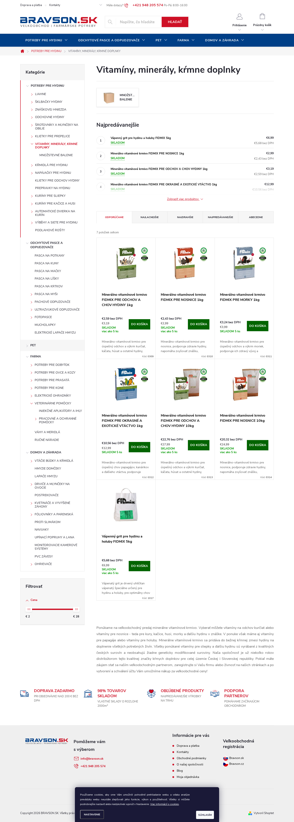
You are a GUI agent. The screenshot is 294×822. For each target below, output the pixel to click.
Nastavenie (92, 814)
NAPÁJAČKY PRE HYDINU (53, 173)
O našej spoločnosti (190, 764)
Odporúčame (114, 217)
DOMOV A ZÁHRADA (45, 452)
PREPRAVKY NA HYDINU (52, 188)
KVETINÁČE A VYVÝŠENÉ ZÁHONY (52, 505)
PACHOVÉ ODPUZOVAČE (52, 302)
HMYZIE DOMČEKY (48, 468)
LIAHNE (40, 94)
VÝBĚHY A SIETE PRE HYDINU (56, 222)
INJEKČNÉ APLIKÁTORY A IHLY (60, 411)
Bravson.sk (236, 758)
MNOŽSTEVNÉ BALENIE (56, 155)
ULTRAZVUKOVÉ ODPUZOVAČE (57, 310)
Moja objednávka (188, 777)
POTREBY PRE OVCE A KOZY (55, 373)
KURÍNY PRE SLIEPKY (50, 196)
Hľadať (175, 22)
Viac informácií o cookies (164, 804)
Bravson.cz (236, 764)
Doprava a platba (31, 5)
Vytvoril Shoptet (264, 813)
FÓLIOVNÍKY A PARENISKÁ (54, 514)
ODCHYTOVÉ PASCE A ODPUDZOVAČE (46, 245)
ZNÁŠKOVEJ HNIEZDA (50, 110)
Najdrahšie (185, 217)
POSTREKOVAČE (47, 495)
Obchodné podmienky (191, 758)
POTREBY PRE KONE (49, 388)
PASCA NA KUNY (47, 263)
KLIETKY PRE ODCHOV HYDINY (57, 181)
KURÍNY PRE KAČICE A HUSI (55, 204)
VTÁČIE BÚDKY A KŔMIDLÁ (54, 461)
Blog (180, 771)
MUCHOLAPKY (45, 325)
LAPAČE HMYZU (46, 476)
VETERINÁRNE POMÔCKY (53, 403)
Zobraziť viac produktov (183, 199)
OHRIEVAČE (43, 564)
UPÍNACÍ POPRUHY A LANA (54, 537)
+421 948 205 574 (92, 766)
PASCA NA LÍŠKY (47, 279)
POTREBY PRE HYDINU (47, 86)
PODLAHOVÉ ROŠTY (50, 230)
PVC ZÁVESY (44, 556)
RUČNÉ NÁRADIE (47, 440)
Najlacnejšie (150, 217)
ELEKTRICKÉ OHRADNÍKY (53, 396)
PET (33, 345)
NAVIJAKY (42, 530)
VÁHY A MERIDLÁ (47, 432)
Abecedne (256, 217)
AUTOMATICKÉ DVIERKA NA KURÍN (55, 213)
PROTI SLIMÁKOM (47, 522)
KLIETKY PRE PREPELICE (52, 136)
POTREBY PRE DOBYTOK (52, 365)
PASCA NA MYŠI (46, 294)
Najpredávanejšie (220, 217)
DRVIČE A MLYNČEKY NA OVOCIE (52, 486)
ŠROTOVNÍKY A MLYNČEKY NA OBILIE (56, 127)
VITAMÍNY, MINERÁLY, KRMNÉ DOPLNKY (56, 146)
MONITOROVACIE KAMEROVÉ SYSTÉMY (56, 547)
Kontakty (54, 5)
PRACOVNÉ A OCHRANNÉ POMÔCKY (57, 420)
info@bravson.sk (92, 759)
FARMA (35, 356)
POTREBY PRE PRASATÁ (52, 380)
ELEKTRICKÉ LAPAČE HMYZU (55, 333)
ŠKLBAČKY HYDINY (48, 102)
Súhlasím (205, 815)
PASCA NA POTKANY (49, 256)
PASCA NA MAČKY (48, 271)
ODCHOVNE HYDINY (49, 117)
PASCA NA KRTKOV (49, 286)
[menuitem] (46, 40)
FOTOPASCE (43, 317)
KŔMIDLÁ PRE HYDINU (51, 165)
